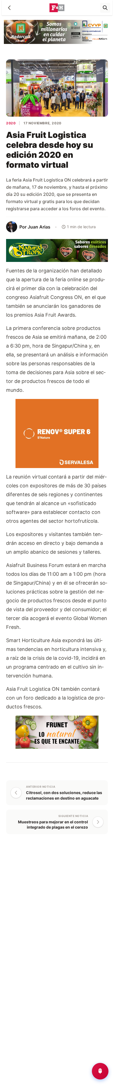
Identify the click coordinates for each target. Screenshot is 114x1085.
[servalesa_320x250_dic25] (57, 433)
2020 (10, 123)
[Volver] (9, 7)
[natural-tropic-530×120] (57, 250)
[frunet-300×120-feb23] (57, 732)
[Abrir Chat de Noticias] (100, 1071)
